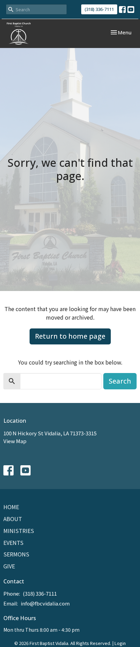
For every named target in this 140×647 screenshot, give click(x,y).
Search (120, 381)
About (12, 519)
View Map (15, 440)
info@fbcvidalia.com (45, 603)
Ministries (18, 531)
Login (120, 643)
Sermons (16, 554)
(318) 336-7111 (99, 9)
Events (13, 542)
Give (9, 566)
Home (11, 507)
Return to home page (70, 336)
